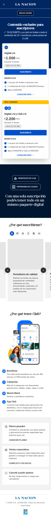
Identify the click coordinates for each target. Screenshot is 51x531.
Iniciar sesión (25, 13)
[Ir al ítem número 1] (12, 233)
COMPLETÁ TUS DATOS (20, 463)
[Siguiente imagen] (43, 270)
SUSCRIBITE (25, 72)
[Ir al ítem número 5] (34, 233)
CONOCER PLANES (18, 440)
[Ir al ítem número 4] (28, 233)
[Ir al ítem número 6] (39, 233)
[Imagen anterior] (7, 270)
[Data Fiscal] (25, 512)
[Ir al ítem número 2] (17, 233)
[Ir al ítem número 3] (23, 233)
